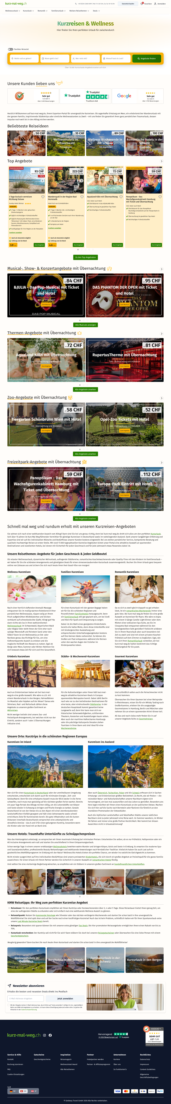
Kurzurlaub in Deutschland (36, 793)
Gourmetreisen (146, 719)
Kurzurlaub (27, 11)
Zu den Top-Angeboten (85, 257)
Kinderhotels (91, 857)
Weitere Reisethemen (78, 11)
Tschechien (113, 793)
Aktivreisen (12, 710)
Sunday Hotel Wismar (17, 203)
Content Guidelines (147, 1069)
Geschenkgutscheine (42, 1059)
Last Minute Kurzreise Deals (30, 921)
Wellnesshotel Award (68, 1064)
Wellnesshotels (60, 846)
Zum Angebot (39, 245)
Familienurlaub (57, 11)
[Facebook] (50, 1036)
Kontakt (10, 1059)
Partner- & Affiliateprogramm (98, 1064)
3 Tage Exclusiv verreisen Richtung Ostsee (20, 198)
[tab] (80, 320)
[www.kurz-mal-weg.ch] (16, 3)
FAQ (8, 1069)
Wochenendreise (68, 728)
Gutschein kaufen (128, 4)
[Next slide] (162, 269)
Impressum (144, 1064)
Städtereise (95, 704)
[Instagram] (44, 1036)
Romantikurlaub (135, 641)
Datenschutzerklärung (29, 1009)
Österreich (102, 793)
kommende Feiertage (45, 915)
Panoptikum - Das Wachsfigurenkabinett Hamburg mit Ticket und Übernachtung (140, 199)
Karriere (117, 1059)
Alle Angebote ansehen (85, 389)
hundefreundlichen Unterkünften (129, 864)
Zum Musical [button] (46, 304)
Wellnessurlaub (11, 11)
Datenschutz (145, 1059)
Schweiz (136, 793)
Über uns (117, 1064)
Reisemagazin (65, 1059)
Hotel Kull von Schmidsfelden (58, 203)
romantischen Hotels (101, 860)
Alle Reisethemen (67, 1069)
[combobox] (24, 59)
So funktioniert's (120, 1069)
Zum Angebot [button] (46, 366)
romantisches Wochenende (138, 611)
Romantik (41, 11)
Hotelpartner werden (95, 1059)
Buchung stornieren (15, 1064)
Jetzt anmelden (65, 998)
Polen (121, 793)
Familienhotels (81, 614)
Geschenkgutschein (19, 936)
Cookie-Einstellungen (15, 1074)
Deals (95, 11)
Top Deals (83, 925)
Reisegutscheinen (106, 933)
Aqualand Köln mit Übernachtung (102, 197)
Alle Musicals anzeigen (85, 325)
